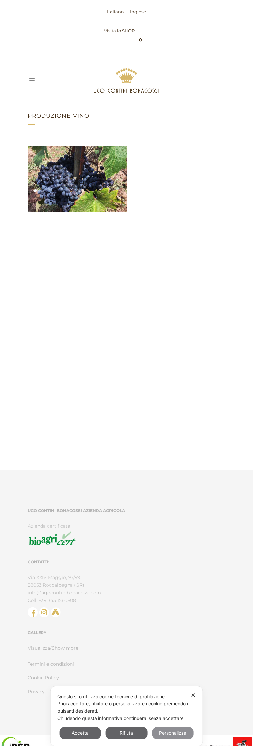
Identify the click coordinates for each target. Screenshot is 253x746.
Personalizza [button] (172, 733)
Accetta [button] (80, 733)
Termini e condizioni (51, 664)
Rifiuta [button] (126, 733)
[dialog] (127, 716)
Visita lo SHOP (119, 30)
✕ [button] (193, 695)
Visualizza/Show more (53, 648)
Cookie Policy (43, 678)
